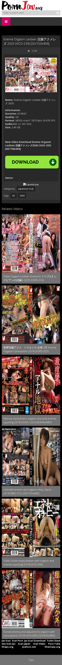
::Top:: (31, 660)
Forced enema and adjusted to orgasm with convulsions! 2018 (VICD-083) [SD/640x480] (29, 633)
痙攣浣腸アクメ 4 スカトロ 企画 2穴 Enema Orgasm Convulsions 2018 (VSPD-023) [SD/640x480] (29, 349)
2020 (22, 195)
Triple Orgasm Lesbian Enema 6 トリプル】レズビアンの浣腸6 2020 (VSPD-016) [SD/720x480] (30, 278)
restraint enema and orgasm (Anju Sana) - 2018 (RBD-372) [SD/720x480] (28, 491)
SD (13, 195)
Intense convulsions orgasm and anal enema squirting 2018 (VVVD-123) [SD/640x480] (29, 420)
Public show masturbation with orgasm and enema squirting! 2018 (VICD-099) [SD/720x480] (28, 562)
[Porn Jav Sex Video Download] (22, 5)
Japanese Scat (25, 188)
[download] (32, 162)
